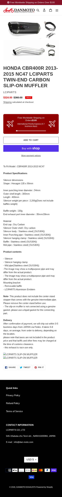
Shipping (7, 102)
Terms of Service (14, 411)
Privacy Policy (13, 395)
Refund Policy (13, 403)
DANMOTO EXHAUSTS (26, 487)
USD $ (30, 459)
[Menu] (57, 10)
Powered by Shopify (44, 487)
